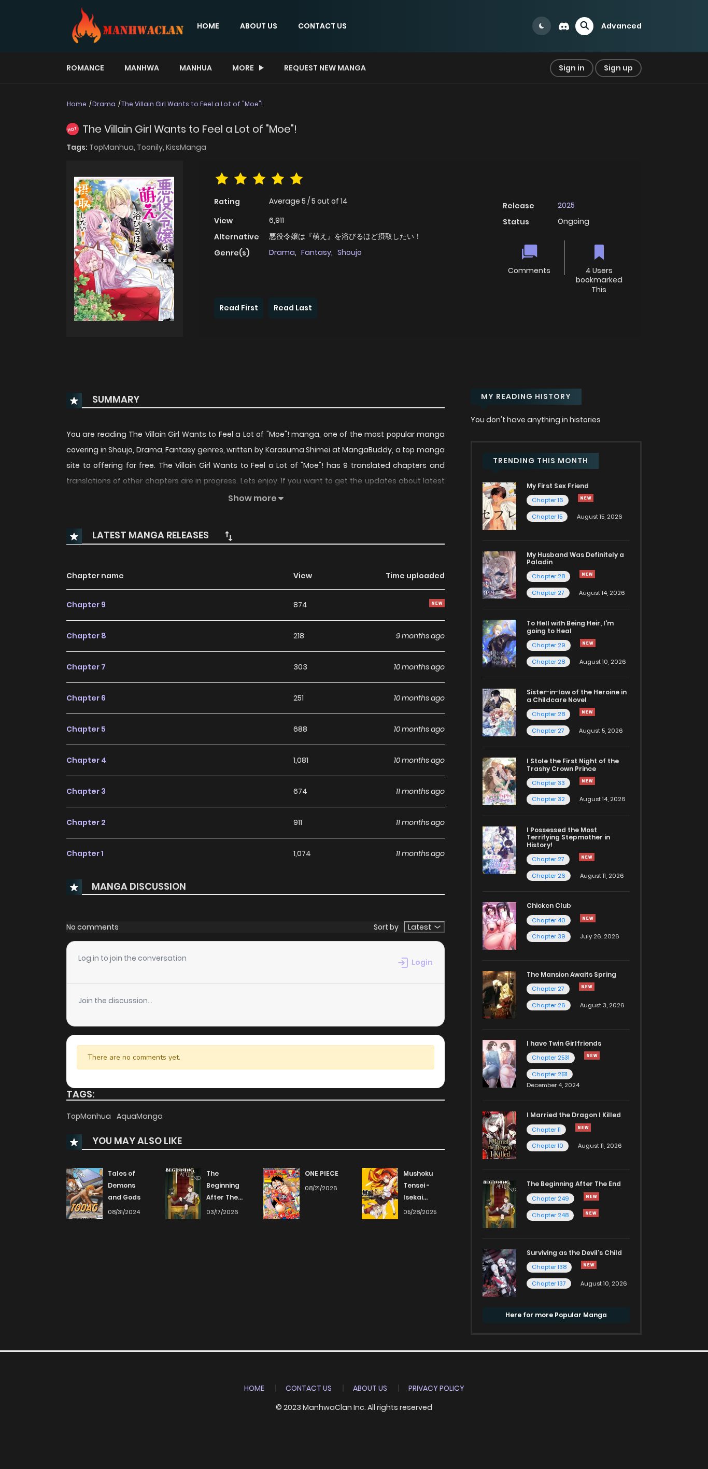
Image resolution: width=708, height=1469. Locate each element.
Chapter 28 (548, 576)
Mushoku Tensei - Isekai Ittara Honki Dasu (423, 1197)
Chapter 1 (85, 853)
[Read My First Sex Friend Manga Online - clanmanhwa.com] (499, 506)
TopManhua (89, 1116)
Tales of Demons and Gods (124, 1185)
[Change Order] (228, 536)
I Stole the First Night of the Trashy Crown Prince (573, 765)
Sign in (572, 68)
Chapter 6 (86, 698)
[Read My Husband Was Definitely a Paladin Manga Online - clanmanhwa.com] (499, 574)
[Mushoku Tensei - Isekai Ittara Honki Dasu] (380, 1193)
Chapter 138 (549, 1267)
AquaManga (140, 1116)
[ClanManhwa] (126, 25)
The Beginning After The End (574, 1183)
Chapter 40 (548, 920)
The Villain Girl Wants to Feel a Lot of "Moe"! (192, 103)
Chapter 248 (550, 1215)
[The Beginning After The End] (183, 1193)
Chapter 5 (86, 729)
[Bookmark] (599, 253)
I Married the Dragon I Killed (574, 1114)
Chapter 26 (548, 876)
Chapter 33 (548, 783)
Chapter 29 (548, 645)
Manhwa (141, 68)
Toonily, (151, 147)
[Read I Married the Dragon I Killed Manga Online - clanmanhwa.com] (499, 1135)
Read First (238, 308)
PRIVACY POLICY (436, 1388)
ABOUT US (258, 26)
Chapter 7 (86, 667)
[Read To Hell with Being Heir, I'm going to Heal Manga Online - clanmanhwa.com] (499, 643)
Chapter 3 (86, 791)
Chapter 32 (548, 799)
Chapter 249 (550, 1198)
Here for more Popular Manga (556, 1314)
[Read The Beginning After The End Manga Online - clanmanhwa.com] (499, 1204)
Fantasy (316, 252)
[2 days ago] (587, 574)
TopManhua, (113, 147)
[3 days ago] (591, 1196)
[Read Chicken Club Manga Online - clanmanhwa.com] (499, 925)
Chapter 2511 (550, 1074)
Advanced (621, 26)
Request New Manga (325, 68)
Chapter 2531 (551, 1057)
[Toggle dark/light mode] (541, 26)
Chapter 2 (86, 822)
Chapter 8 (86, 636)
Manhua (195, 68)
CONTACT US (322, 26)
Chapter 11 (546, 1129)
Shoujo (349, 252)
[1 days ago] (585, 498)
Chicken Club (549, 905)
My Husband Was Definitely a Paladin (575, 558)
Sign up (618, 68)
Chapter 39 (548, 936)
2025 (566, 205)
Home (77, 103)
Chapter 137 (549, 1283)
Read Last (293, 308)
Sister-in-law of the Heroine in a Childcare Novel (577, 696)
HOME (208, 26)
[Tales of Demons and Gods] (84, 1193)
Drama (104, 103)
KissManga (186, 147)
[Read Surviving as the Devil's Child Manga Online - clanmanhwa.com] (499, 1272)
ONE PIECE (321, 1173)
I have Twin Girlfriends (564, 1043)
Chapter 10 (547, 1146)
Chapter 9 (86, 605)
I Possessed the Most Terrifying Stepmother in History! (568, 837)
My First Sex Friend (558, 485)
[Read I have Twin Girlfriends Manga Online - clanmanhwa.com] (499, 1063)
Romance (85, 68)
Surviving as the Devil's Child (574, 1252)
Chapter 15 (547, 516)
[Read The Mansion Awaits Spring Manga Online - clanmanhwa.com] (499, 994)
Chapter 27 (548, 593)
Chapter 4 (86, 760)
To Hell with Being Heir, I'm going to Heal (570, 627)
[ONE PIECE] (281, 1193)
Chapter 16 (547, 500)
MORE (243, 68)
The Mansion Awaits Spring (571, 974)
